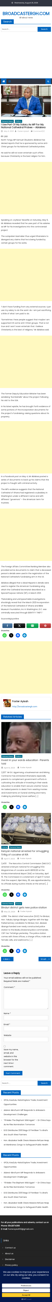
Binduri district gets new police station (24, 907)
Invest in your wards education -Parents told (25, 761)
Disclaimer (10, 1259)
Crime (4, 847)
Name (7, 1013)
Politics (18, 121)
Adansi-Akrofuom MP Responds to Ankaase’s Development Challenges (24, 1112)
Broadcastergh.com (26, 13)
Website (7, 1035)
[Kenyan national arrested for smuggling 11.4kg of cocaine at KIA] (26, 828)
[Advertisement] (26, 56)
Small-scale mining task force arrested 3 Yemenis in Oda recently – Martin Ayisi (46, 959)
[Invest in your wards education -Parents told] (26, 737)
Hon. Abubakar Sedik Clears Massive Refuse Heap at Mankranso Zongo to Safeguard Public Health (26, 1142)
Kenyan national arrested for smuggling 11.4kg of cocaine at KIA (25, 852)
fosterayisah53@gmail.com (21, 1229)
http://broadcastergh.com (24, 706)
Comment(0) (39, 131)
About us (9, 1253)
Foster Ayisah (23, 131)
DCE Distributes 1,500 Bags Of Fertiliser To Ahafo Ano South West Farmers (26, 1132)
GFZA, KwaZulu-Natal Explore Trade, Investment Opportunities (26, 1102)
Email (7, 1024)
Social (18, 903)
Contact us (10, 1247)
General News (7, 121)
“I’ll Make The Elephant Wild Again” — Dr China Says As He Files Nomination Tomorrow (27, 1122)
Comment (9, 987)
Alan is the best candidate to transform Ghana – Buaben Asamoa (9, 959)
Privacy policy (11, 1265)
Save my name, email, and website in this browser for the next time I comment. (11, 1058)
